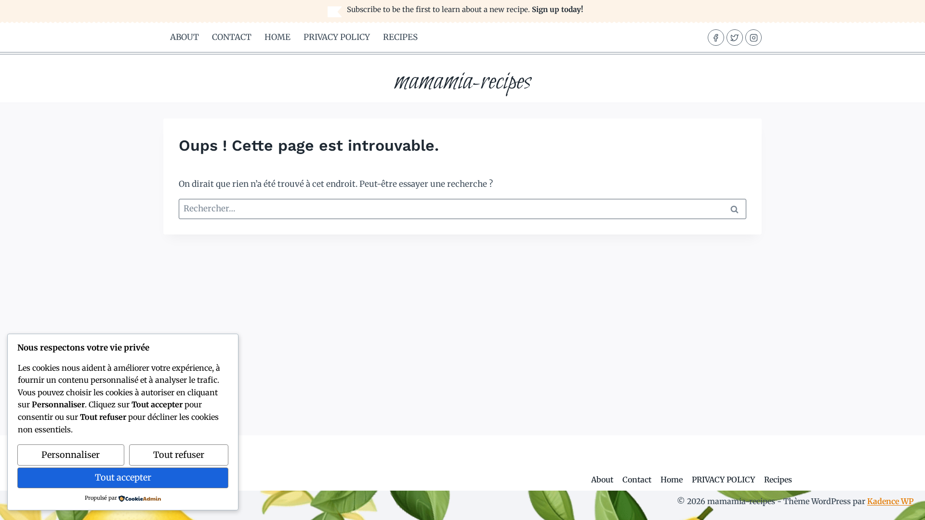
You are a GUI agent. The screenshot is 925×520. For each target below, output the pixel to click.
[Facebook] (716, 37)
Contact (231, 37)
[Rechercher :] (462, 208)
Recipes (400, 37)
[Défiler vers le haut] (901, 505)
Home (277, 37)
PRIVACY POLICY (337, 37)
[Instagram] (753, 37)
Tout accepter (123, 477)
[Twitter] (735, 37)
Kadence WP (890, 501)
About (184, 37)
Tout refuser (178, 454)
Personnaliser (70, 454)
